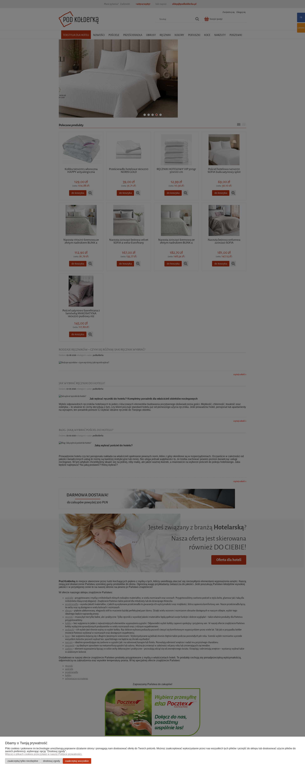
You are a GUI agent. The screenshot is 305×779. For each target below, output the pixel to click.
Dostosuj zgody (51, 760)
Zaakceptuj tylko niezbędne (22, 760)
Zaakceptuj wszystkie (77, 760)
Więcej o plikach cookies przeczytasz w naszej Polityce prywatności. (43, 754)
